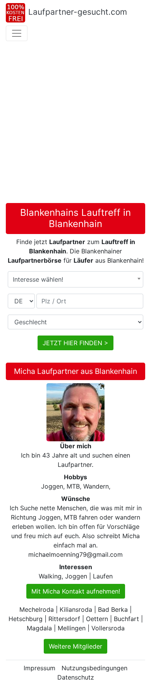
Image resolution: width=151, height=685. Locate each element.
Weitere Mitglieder (75, 646)
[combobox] (75, 279)
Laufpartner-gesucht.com (77, 12)
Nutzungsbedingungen (94, 668)
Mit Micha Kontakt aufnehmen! (75, 591)
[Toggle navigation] (16, 33)
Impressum (39, 668)
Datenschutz (75, 677)
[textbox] (75, 279)
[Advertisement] (75, 123)
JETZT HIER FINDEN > (75, 343)
